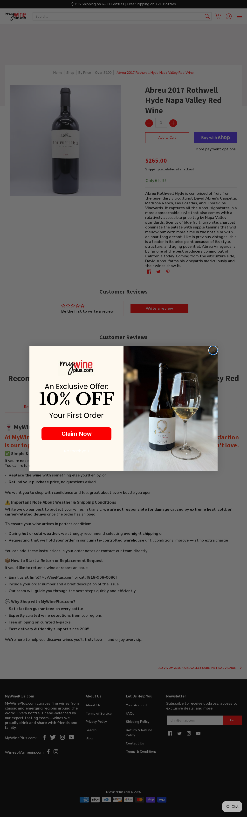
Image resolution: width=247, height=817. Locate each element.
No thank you (76, 451)
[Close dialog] (213, 350)
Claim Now (77, 433)
